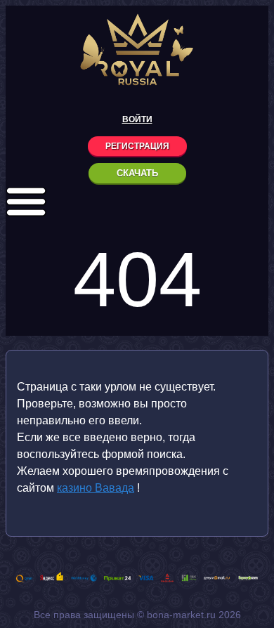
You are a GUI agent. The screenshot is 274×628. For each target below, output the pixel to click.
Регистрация (137, 146)
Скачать (137, 173)
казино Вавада (95, 488)
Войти (137, 119)
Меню (26, 202)
